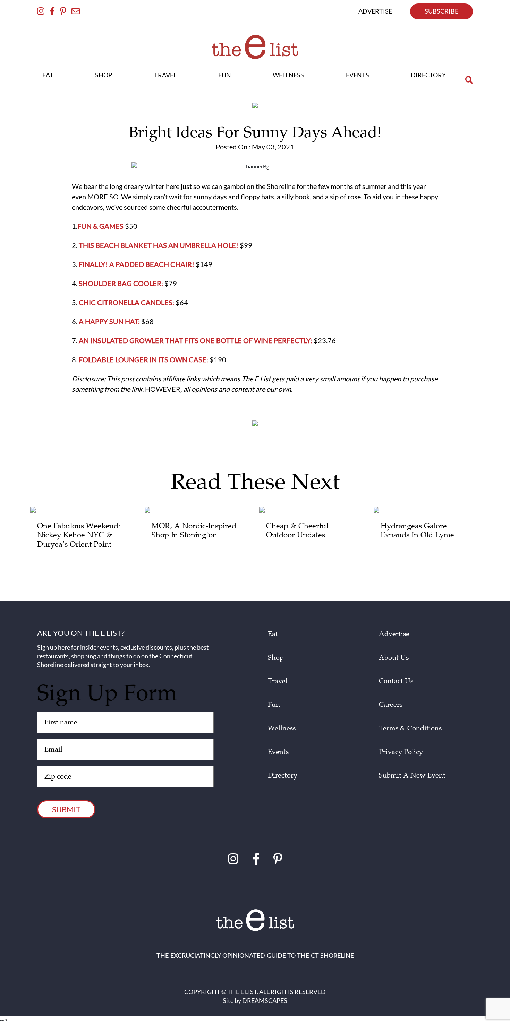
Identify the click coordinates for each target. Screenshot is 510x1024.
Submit (66, 809)
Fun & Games (100, 226)
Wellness (282, 728)
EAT (47, 75)
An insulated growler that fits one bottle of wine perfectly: (195, 340)
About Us (394, 657)
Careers (390, 705)
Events (278, 752)
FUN (224, 75)
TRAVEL (165, 75)
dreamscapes (264, 1000)
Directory (282, 775)
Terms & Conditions (410, 728)
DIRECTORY (428, 75)
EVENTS (357, 75)
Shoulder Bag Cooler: (121, 283)
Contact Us (396, 681)
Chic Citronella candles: (126, 302)
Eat (273, 634)
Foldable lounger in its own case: (143, 359)
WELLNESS (288, 75)
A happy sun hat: (109, 321)
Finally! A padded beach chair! (136, 264)
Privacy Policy (401, 752)
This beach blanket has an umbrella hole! (157, 245)
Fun (274, 705)
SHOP (103, 75)
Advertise (394, 634)
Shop (276, 657)
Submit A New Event (412, 775)
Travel (278, 681)
